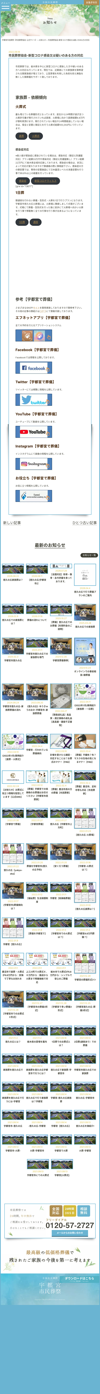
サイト (36, 308)
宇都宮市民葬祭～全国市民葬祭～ (50, 1285)
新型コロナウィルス (45, 180)
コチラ (43, 311)
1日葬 (22, 222)
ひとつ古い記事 (84, 523)
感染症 (22, 180)
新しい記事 (12, 523)
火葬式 (35, 136)
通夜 (35, 222)
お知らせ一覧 (89, 555)
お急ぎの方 (91, 2)
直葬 (21, 136)
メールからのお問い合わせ (70, 1233)
